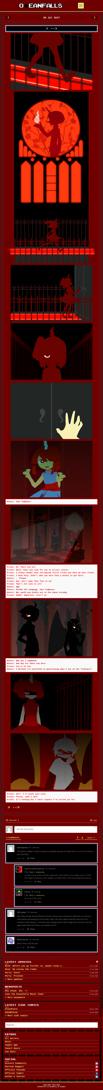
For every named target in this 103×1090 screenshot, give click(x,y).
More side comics (18, 1016)
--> (16, 807)
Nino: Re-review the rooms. (21, 969)
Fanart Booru (12, 1048)
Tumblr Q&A (11, 1045)
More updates (15, 979)
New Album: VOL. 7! (16, 991)
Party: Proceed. (14, 976)
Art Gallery (12, 1038)
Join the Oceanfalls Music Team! (24, 994)
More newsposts (16, 997)
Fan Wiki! (10, 1052)
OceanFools (11, 1009)
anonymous (40, 872)
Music (8, 1042)
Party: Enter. (13, 973)
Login (94, 820)
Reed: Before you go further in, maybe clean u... (35, 966)
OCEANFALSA (11, 1012)
